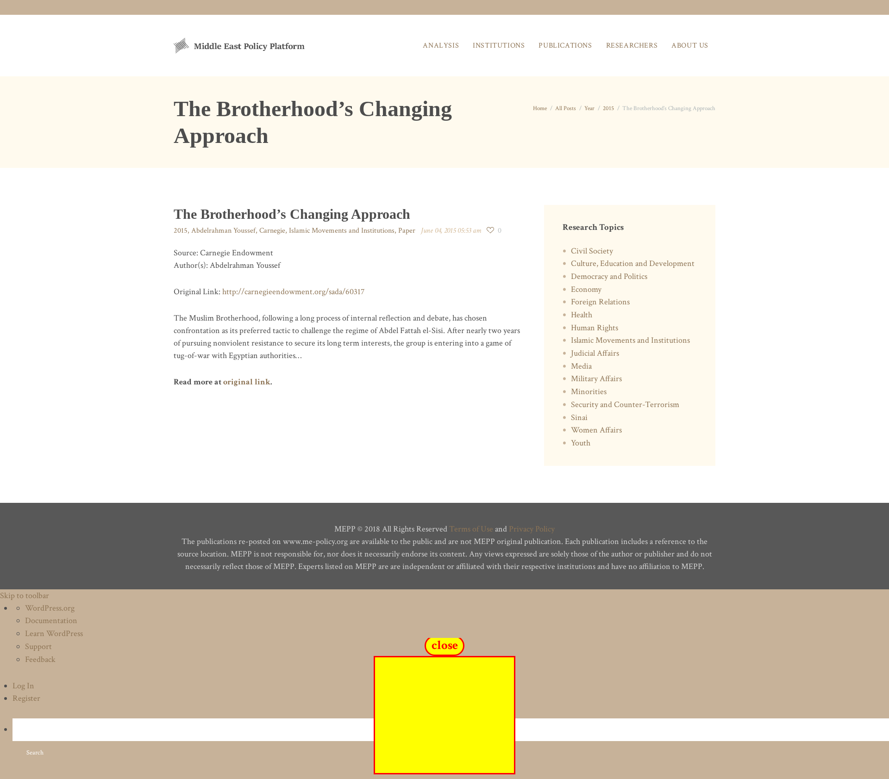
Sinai (579, 417)
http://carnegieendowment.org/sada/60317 (293, 291)
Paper (406, 230)
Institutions (499, 45)
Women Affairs (596, 430)
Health (581, 314)
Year (589, 108)
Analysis (441, 45)
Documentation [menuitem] (51, 620)
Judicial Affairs (595, 353)
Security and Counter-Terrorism (625, 404)
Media (581, 366)
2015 (608, 108)
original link (246, 382)
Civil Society (592, 251)
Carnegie (272, 230)
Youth (580, 443)
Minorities (589, 391)
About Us (689, 45)
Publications (565, 45)
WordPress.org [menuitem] (50, 608)
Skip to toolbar (24, 595)
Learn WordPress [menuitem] (54, 633)
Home (540, 108)
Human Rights (594, 327)
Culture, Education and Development (633, 263)
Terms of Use (471, 529)
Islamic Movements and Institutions (341, 230)
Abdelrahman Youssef (223, 230)
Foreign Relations (600, 302)
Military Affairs (596, 378)
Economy (586, 289)
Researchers (632, 45)
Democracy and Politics (609, 276)
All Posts (565, 108)
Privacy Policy (532, 529)
